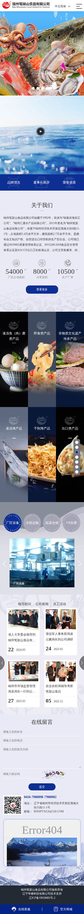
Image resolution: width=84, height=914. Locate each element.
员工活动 (59, 604)
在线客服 (21, 909)
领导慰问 (24, 604)
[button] (35, 88)
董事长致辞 (41, 182)
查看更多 (42, 289)
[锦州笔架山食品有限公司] (26, 5)
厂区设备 (12, 523)
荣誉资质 (69, 182)
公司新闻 (42, 604)
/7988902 (50, 797)
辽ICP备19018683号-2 (42, 897)
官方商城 (63, 909)
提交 (42, 786)
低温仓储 (51, 523)
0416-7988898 (33, 797)
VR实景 (71, 523)
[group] (42, 562)
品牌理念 (14, 182)
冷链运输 (32, 523)
